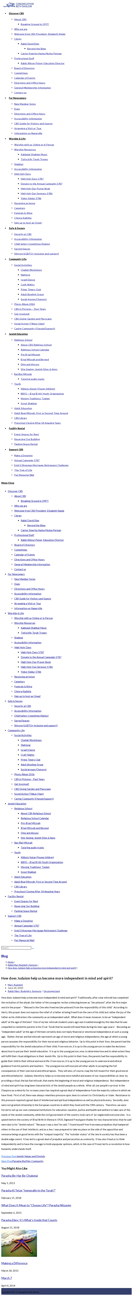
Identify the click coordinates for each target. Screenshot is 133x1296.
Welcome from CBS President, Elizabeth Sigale (39, 510)
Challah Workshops (31, 740)
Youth (17, 852)
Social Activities (23, 735)
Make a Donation (23, 920)
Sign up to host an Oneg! (27, 696)
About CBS (20, 496)
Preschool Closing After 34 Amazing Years (37, 891)
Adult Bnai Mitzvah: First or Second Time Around (40, 881)
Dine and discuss (30, 832)
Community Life (16, 730)
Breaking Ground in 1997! (35, 500)
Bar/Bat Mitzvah (23, 842)
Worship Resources (24, 622)
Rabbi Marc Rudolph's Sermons (25, 991)
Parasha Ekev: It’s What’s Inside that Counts (29, 1220)
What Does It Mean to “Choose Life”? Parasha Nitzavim (36, 1205)
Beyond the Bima (36, 525)
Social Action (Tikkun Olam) (29, 793)
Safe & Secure (15, 701)
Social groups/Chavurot (34, 769)
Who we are (20, 505)
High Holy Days (22, 647)
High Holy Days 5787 (32, 652)
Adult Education (22, 876)
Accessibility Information (27, 593)
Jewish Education (17, 803)
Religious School (23, 808)
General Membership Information (32, 564)
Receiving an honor (24, 676)
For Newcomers (16, 574)
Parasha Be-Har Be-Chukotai (19, 1175)
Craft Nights (27, 754)
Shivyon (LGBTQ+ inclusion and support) (36, 725)
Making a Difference (14, 1263)
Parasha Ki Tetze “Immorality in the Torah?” (28, 1190)
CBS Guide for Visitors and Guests (32, 598)
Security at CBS (22, 705)
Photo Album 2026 (24, 774)
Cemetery (19, 681)
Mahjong (25, 745)
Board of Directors (24, 544)
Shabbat (18, 637)
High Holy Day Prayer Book (36, 662)
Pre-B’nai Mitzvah (30, 823)
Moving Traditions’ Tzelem (35, 867)
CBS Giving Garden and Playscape (32, 788)
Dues (17, 583)
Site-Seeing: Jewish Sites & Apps (38, 837)
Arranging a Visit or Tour (27, 603)
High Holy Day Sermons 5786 (37, 666)
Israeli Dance (28, 749)
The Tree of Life (23, 935)
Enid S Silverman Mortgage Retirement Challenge (40, 930)
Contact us (20, 569)
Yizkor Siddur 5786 (31, 671)
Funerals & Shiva (23, 686)
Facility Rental (16, 896)
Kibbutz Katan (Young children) (37, 857)
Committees (20, 549)
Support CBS (14, 915)
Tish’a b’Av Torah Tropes (34, 632)
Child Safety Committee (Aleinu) (31, 715)
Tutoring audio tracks (32, 847)
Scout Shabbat (28, 871)
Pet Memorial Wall (24, 940)
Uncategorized (52, 991)
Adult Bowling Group (32, 764)
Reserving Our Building (26, 906)
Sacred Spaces (22, 720)
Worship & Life (16, 613)
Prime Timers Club (30, 759)
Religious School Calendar (35, 818)
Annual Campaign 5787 (26, 925)
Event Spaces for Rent (26, 901)
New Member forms (24, 579)
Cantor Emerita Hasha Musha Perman (41, 530)
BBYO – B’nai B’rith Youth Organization (42, 862)
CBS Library (20, 886)
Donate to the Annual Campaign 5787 (41, 657)
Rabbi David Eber (30, 520)
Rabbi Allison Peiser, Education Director (42, 539)
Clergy (18, 515)
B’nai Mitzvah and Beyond (35, 828)
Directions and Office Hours (29, 559)
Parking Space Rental (25, 911)
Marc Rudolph (15, 984)
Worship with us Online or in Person (33, 618)
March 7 (6, 1278)
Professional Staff (24, 535)
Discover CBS (15, 491)
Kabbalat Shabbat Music (34, 627)
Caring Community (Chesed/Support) (34, 798)
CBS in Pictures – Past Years (29, 779)
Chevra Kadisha (22, 691)
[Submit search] (33, 948)
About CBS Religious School (36, 813)
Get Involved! (21, 784)
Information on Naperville (28, 608)
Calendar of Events (24, 554)
